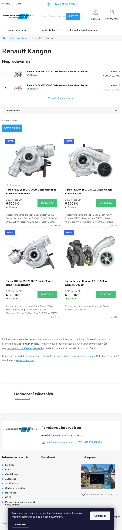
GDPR (8, 497)
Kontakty (6, 3)
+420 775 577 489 (92, 442)
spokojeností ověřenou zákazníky (24, 348)
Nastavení (20, 524)
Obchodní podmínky (15, 488)
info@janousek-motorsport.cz (62, 442)
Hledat (73, 16)
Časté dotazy (11, 474)
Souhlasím (100, 516)
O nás (18, 3)
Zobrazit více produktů (59, 98)
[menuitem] (18, 30)
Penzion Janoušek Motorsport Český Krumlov (20, 503)
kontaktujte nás (25, 360)
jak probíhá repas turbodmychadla (76, 356)
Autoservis (10, 478)
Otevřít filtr (12, 128)
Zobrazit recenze (22, 398)
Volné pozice (11, 483)
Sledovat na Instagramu (100, 494)
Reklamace (10, 492)
